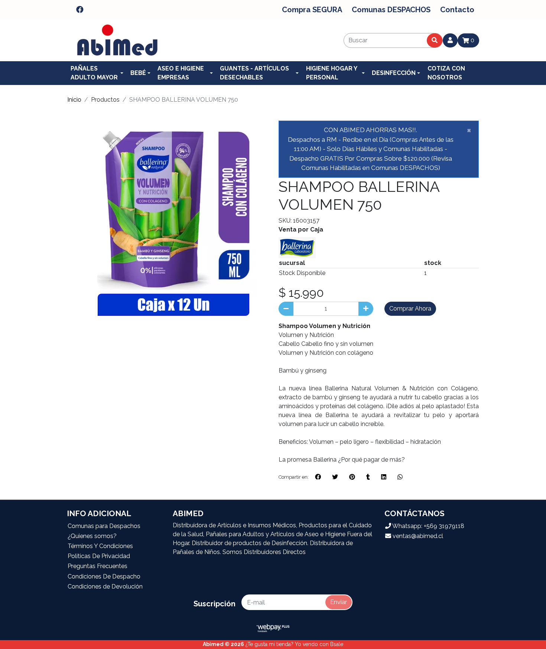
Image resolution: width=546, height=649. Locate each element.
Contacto (457, 9)
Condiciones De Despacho (104, 576)
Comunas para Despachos (104, 526)
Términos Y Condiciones (100, 546)
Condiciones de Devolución (105, 586)
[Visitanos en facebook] (79, 9)
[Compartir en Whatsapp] (400, 477)
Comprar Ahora (410, 308)
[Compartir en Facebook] (318, 477)
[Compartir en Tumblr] (368, 477)
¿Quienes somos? (92, 536)
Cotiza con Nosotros (446, 73)
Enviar (338, 602)
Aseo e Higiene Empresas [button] (180, 73)
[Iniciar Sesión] (450, 40)
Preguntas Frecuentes (97, 566)
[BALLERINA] (297, 246)
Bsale (336, 644)
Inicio (74, 99)
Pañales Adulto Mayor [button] (94, 73)
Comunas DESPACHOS (391, 9)
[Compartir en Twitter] (335, 477)
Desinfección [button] (394, 72)
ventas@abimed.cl (417, 536)
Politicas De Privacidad (99, 556)
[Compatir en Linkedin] (383, 477)
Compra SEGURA (312, 9)
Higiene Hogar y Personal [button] (331, 73)
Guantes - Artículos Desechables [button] (254, 73)
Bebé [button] (138, 72)
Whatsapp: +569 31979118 (427, 526)
